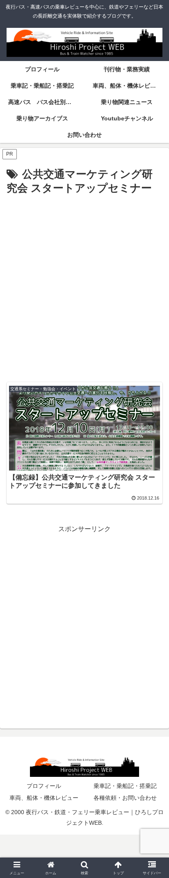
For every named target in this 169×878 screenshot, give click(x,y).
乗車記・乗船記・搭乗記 (125, 786)
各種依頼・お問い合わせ (125, 797)
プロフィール (44, 786)
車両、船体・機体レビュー (43, 797)
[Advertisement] (84, 285)
